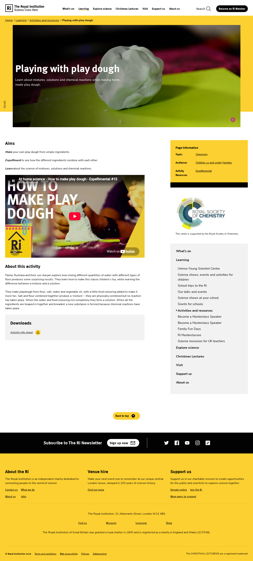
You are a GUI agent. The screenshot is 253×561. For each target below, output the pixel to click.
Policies (85, 554)
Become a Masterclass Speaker (200, 317)
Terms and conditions (45, 554)
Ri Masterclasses (189, 335)
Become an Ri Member (232, 8)
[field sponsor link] (201, 213)
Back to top (122, 415)
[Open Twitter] (166, 443)
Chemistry (202, 154)
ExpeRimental (204, 171)
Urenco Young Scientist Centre (199, 268)
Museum (111, 523)
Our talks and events (192, 292)
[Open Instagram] (197, 443)
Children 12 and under (209, 162)
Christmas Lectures (127, 8)
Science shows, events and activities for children (205, 277)
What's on (68, 8)
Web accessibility (69, 554)
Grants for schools (190, 304)
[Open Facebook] (177, 443)
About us (174, 8)
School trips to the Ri (192, 286)
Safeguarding (100, 554)
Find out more (96, 489)
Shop (169, 523)
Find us (82, 523)
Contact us (11, 489)
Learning (83, 8)
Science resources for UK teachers (201, 341)
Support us (158, 8)
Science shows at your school (198, 298)
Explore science (102, 8)
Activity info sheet (21, 332)
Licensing (141, 523)
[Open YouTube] (187, 443)
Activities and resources (44, 20)
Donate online (178, 489)
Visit (145, 8)
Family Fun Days (189, 329)
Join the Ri (196, 489)
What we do (28, 489)
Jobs (23, 496)
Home (9, 20)
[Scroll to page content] (5, 98)
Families (227, 162)
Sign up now (119, 443)
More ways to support (183, 496)
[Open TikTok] (208, 443)
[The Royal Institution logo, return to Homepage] (27, 8)
